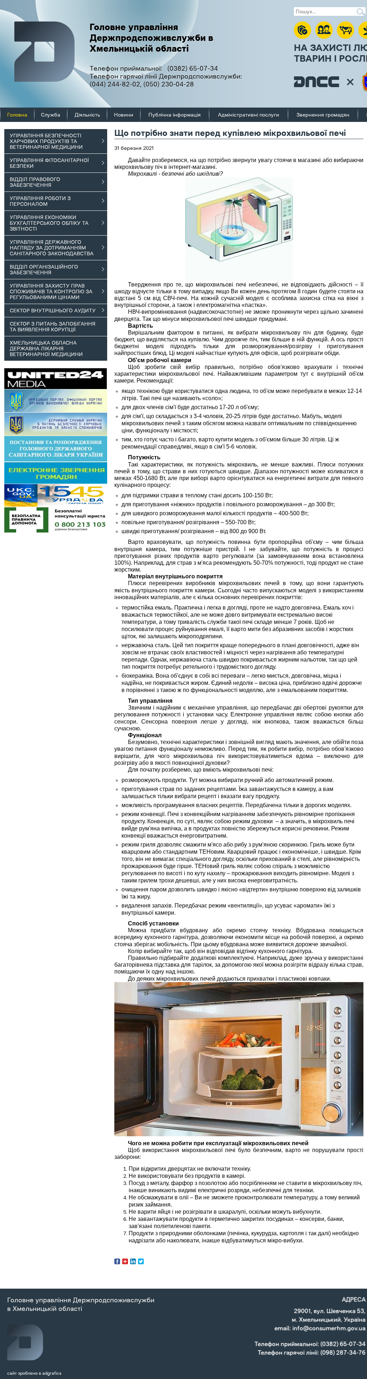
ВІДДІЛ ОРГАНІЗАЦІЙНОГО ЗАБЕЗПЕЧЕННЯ (44, 269)
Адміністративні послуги (248, 114)
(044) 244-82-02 (115, 84)
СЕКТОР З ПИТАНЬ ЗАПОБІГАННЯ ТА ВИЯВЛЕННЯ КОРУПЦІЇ (52, 326)
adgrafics (51, 1373)
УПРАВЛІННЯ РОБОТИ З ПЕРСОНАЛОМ (40, 201)
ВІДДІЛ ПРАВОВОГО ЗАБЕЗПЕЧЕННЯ (35, 182)
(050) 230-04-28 (168, 84)
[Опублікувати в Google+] (125, 1261)
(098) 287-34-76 (343, 1352)
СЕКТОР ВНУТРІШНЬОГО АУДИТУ (53, 310)
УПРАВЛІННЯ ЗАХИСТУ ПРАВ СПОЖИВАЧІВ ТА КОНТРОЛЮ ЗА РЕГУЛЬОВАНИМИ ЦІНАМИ (51, 291)
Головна (17, 114)
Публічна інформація (174, 114)
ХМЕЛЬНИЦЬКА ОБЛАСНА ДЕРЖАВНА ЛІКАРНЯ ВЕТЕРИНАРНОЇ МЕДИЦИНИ (46, 348)
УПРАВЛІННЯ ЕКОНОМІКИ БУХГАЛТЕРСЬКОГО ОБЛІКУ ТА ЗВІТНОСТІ (49, 223)
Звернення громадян (322, 114)
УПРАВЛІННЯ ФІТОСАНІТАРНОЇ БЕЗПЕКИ (49, 163)
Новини (123, 114)
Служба (50, 114)
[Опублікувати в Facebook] (117, 1261)
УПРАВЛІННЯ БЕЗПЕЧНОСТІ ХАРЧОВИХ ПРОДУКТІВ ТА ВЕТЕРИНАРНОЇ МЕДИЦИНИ (46, 141)
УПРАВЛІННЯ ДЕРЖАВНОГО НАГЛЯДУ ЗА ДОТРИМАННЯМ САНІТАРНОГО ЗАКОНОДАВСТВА (52, 248)
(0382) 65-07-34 (192, 68)
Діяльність (87, 114)
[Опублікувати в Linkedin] (133, 1261)
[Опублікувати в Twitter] (141, 1261)
